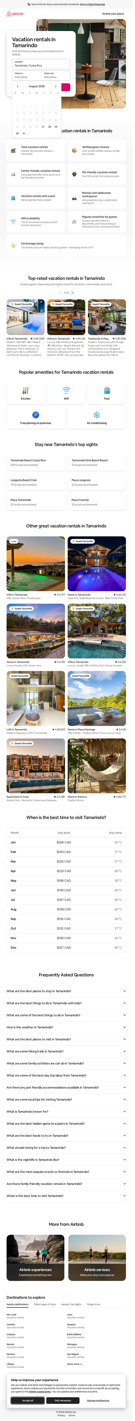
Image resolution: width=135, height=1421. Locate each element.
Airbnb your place (113, 14)
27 (43, 126)
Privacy (61, 1415)
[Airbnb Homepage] (15, 14)
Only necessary (63, 1400)
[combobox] (41, 65)
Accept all (27, 1400)
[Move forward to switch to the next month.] (56, 86)
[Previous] (60, 292)
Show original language (92, 4)
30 (17, 133)
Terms (71, 1415)
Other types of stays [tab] (45, 1304)
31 (24, 133)
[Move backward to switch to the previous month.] (18, 86)
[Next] (72, 292)
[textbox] (27, 77)
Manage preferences (98, 1400)
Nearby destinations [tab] (17, 1304)
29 (56, 126)
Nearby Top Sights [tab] (71, 1304)
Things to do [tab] (93, 1304)
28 (49, 126)
